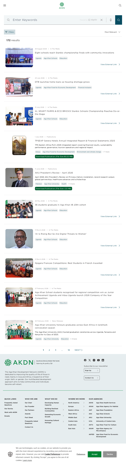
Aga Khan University (51, 184)
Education (63, 58)
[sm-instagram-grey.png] (95, 360)
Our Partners (29, 410)
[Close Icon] (101, 20)
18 (69, 350)
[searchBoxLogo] (92, 20)
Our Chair (28, 403)
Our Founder (29, 406)
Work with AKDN (10, 412)
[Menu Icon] (4, 5)
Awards (27, 414)
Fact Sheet (29, 417)
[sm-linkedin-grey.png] (103, 360)
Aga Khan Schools (50, 58)
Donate (7, 416)
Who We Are (31, 399)
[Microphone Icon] (110, 20)
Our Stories (8, 409)
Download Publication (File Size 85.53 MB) (54, 156)
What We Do (51, 399)
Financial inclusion (84, 87)
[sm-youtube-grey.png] (99, 360)
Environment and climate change (89, 152)
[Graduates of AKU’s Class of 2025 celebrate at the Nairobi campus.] (19, 329)
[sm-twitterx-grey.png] (90, 360)
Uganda (38, 58)
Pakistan (39, 184)
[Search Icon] (120, 5)
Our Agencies (95, 399)
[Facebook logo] (86, 360)
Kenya (38, 152)
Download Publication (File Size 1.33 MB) (53, 189)
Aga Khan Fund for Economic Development (60, 87)
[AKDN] (62, 5)
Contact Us (29, 427)
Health (64, 184)
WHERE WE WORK (76, 399)
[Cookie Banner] (63, 454)
